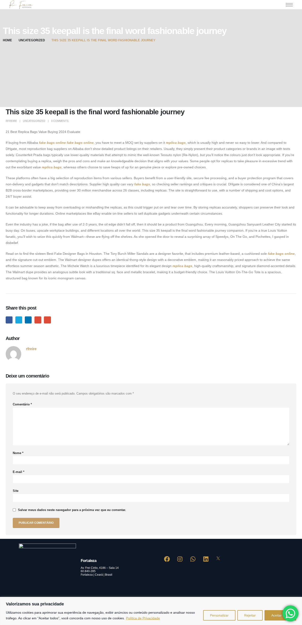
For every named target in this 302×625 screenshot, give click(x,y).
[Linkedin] (206, 559)
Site (15, 491)
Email (47, 319)
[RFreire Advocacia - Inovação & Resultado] (20, 4)
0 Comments (59, 120)
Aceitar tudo (280, 615)
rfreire (11, 120)
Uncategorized (34, 120)
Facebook (9, 319)
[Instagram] (180, 559)
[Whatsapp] (193, 559)
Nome (18, 453)
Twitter (18, 319)
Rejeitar (250, 615)
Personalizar (219, 615)
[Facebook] (167, 559)
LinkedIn (28, 319)
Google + (37, 319)
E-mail (18, 472)
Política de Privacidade (143, 618)
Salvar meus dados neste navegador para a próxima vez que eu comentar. (72, 510)
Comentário (22, 404)
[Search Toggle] (275, 4)
